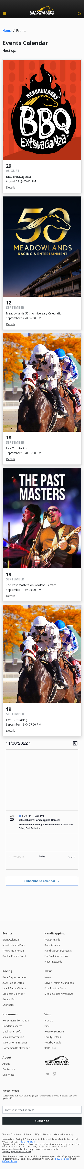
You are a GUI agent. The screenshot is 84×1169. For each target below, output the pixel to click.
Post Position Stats (55, 988)
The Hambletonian (13, 950)
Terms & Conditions (11, 1134)
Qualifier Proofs (11, 1031)
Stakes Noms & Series (14, 1042)
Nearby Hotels (52, 1042)
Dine (47, 1026)
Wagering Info (52, 939)
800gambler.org (9, 1161)
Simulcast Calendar (13, 994)
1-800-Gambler (62, 1158)
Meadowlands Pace (13, 945)
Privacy (27, 1134)
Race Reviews (52, 945)
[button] (78, 13)
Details (10, 187)
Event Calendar (11, 939)
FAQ (37, 1134)
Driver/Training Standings (59, 983)
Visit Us (48, 1020)
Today (42, 856)
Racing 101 (8, 999)
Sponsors (7, 1005)
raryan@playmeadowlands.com (16, 1151)
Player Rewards (53, 961)
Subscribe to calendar (39, 881)
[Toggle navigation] (4, 13)
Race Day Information (14, 977)
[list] (42, 831)
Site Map (46, 1134)
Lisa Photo (8, 1074)
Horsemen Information (15, 1020)
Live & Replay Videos (14, 988)
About (6, 1063)
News (47, 977)
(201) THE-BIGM (27, 1141)
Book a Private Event (14, 956)
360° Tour (50, 1048)
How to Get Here (54, 1031)
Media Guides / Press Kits (58, 994)
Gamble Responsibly (63, 1134)
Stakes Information (13, 1037)
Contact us (8, 1069)
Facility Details (52, 1037)
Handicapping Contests (58, 950)
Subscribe (42, 1121)
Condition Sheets (12, 1026)
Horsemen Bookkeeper (16, 1048)
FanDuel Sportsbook (56, 956)
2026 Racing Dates (13, 983)
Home (7, 30)
